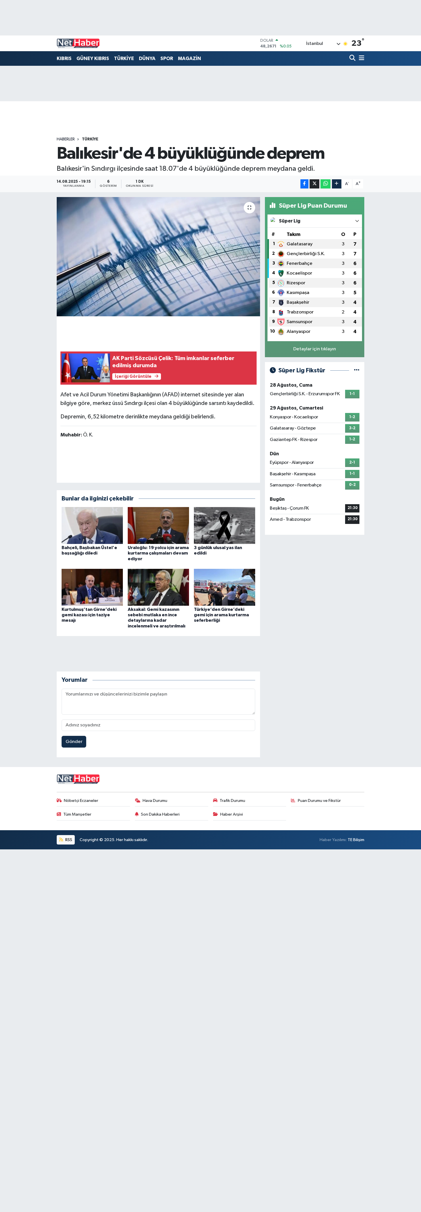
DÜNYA (147, 58)
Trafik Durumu (232, 800)
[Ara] (353, 58)
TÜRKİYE (124, 58)
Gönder (74, 741)
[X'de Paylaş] (314, 184)
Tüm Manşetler (77, 814)
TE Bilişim (356, 840)
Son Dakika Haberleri (160, 814)
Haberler (66, 139)
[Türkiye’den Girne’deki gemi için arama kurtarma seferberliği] (224, 587)
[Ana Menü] (361, 58)
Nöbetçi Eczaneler (81, 800)
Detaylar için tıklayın (314, 349)
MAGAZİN (189, 58)
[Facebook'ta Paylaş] (304, 184)
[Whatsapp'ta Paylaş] (325, 184)
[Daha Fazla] (336, 184)
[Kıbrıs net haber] (78, 43)
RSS (68, 840)
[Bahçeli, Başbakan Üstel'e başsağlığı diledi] (92, 525)
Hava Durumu (155, 800)
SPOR (166, 58)
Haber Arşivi (231, 814)
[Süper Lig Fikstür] (356, 370)
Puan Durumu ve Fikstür (319, 800)
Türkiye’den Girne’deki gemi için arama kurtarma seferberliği (221, 615)
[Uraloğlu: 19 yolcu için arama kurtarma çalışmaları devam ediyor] (158, 525)
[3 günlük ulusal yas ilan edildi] (224, 525)
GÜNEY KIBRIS (92, 58)
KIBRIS (64, 58)
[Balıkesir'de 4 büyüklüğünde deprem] (158, 256)
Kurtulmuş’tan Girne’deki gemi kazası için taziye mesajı (89, 615)
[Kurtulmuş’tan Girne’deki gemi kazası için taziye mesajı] (92, 587)
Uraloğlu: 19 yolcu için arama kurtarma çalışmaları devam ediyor (158, 553)
